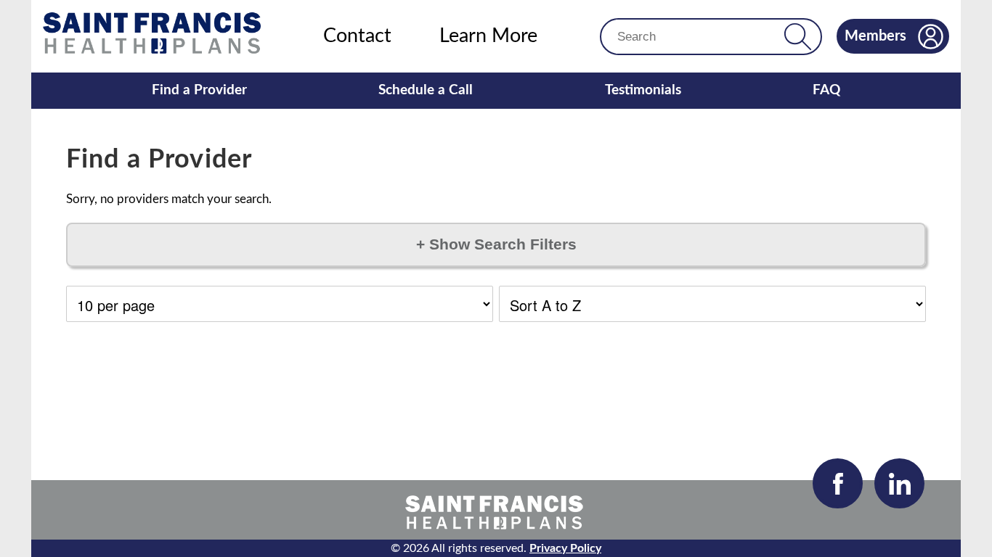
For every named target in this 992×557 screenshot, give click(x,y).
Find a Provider (199, 90)
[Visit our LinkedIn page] (899, 483)
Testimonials (643, 90)
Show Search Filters (496, 244)
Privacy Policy (565, 548)
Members (875, 36)
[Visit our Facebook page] (838, 483)
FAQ (826, 90)
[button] (798, 37)
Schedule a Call (425, 90)
